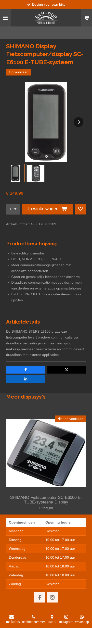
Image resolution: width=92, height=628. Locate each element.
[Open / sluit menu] (5, 17)
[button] (15, 173)
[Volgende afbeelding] (78, 122)
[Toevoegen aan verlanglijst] (80, 209)
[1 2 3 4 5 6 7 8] (13, 209)
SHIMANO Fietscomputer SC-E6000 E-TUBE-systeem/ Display (46, 500)
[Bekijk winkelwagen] (86, 17)
